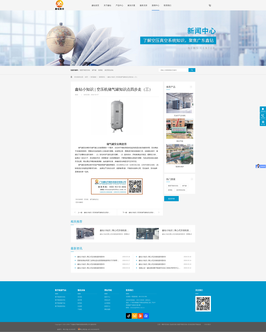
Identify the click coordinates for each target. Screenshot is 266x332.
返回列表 (171, 198)
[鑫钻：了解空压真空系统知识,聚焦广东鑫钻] (133, 65)
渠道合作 (107, 300)
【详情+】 (126, 234)
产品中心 (119, 5)
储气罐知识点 (94, 199)
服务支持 (143, 5)
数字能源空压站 (60, 297)
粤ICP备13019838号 (69, 329)
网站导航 (108, 290)
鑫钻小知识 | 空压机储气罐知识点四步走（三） (123, 77)
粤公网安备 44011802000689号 (89, 329)
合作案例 (107, 303)
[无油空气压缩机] (179, 103)
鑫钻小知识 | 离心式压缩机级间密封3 (152, 256)
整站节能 (179, 141)
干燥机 (80, 309)
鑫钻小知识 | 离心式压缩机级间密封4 (91, 268)
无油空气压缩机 (180, 115)
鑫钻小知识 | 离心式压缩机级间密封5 (177, 230)
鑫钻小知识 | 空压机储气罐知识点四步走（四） (97, 212)
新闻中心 (155, 5)
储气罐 (94, 70)
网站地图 (107, 309)
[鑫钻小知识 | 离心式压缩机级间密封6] (85, 233)
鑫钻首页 (95, 5)
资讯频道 (94, 77)
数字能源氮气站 (60, 303)
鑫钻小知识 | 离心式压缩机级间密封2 (152, 260)
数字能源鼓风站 (60, 306)
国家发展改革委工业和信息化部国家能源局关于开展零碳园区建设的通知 (98, 260)
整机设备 (81, 290)
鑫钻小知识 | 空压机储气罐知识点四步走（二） (142, 212)
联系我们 (167, 5)
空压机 (86, 199)
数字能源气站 (60, 290)
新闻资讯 (102, 77)
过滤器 (80, 306)
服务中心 (107, 297)
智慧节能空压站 (85, 70)
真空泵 (80, 300)
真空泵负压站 (109, 70)
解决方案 (131, 5)
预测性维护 (180, 166)
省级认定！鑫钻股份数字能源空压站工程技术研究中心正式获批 (159, 268)
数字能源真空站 (60, 300)
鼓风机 (100, 70)
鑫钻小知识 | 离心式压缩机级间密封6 (115, 230)
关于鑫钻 (107, 5)
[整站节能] (179, 129)
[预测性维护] (179, 154)
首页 (86, 77)
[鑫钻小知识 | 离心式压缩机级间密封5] (147, 233)
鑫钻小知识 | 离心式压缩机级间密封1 (152, 264)
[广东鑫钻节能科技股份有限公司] (59, 5)
